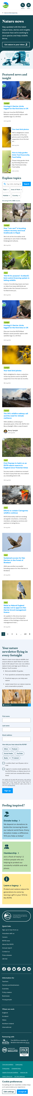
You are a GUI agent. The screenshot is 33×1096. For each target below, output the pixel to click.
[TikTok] (19, 969)
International (6, 1027)
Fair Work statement (19, 1076)
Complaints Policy (16, 1068)
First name (6, 716)
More (27, 1042)
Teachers (5, 981)
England (5, 1013)
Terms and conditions (7, 1064)
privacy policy (11, 785)
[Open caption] (29, 705)
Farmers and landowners (10, 985)
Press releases (7, 955)
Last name (5, 726)
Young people (7, 999)
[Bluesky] (14, 969)
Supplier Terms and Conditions (10, 1072)
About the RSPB (7, 944)
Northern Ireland (8, 1023)
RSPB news (6, 941)
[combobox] (5, 189)
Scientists (5, 989)
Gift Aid (4, 959)
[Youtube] (24, 969)
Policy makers (7, 992)
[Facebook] (4, 969)
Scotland (5, 1016)
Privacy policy (5, 1068)
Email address (7, 735)
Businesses (6, 996)
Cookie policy (18, 1064)
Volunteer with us (8, 933)
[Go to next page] (30, 634)
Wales (4, 1020)
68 (25, 634)
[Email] (29, 969)
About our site (23, 1072)
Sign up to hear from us (10, 930)
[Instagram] (9, 969)
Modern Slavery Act (7, 1076)
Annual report (7, 948)
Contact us (6, 951)
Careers (4, 937)
